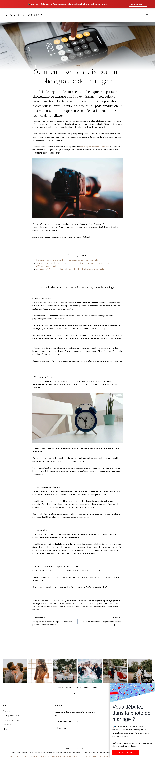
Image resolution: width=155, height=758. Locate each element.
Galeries (7, 724)
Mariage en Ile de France (30, 756)
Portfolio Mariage (11, 720)
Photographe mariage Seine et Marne (52, 756)
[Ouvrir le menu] (147, 15)
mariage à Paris (15, 756)
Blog (5, 729)
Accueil (6, 711)
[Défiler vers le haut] (153, 685)
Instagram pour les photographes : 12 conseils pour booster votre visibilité (68, 260)
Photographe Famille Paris (76, 756)
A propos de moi (11, 715)
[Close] (153, 680)
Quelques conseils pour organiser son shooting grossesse (102, 621)
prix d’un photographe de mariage (94, 147)
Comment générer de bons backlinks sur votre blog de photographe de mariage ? (71, 269)
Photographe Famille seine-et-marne (98, 756)
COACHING (77, 65)
